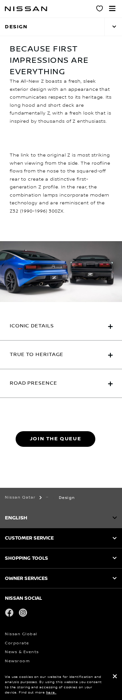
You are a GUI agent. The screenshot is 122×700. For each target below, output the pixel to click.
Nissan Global (21, 634)
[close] (115, 677)
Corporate (17, 643)
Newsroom (17, 661)
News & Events (22, 652)
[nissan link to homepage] (26, 9)
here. (51, 692)
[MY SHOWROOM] (100, 9)
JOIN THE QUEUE (55, 439)
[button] (112, 8)
